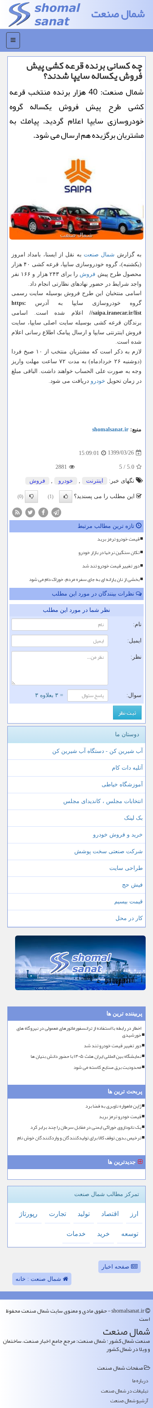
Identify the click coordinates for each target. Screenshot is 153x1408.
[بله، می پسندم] (65, 496)
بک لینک (133, 818)
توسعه (129, 1233)
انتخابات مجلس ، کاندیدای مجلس (103, 801)
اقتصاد (110, 1213)
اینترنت (94, 481)
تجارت (57, 1213)
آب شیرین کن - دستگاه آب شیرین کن (97, 751)
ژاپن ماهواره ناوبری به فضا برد (113, 1106)
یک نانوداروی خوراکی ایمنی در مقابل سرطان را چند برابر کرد (85, 1127)
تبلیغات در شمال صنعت (124, 1391)
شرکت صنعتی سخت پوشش (108, 851)
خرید (103, 1233)
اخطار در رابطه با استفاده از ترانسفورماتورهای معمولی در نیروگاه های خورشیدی (78, 1032)
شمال (108, 255)
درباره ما (140, 1381)
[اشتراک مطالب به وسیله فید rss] (17, 512)
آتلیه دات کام (127, 768)
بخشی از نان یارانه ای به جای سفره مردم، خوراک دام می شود (84, 579)
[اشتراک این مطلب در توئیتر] (30, 512)
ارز (134, 1213)
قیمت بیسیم (128, 901)
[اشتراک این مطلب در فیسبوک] (43, 512)
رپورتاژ (28, 1213)
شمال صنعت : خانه (39, 1279)
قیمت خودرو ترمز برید (118, 539)
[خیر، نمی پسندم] (31, 496)
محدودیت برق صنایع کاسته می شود (107, 1067)
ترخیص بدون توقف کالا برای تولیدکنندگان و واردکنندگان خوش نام (79, 1138)
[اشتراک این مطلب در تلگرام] (56, 512)
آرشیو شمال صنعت (129, 1401)
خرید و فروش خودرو (118, 835)
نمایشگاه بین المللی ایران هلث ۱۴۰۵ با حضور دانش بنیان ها (86, 1056)
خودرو (98, 381)
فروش (87, 274)
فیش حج (132, 885)
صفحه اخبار (116, 1267)
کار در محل (129, 918)
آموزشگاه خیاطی (122, 784)
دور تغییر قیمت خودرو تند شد (111, 566)
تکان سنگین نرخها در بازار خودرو (109, 552)
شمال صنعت (118, 13)
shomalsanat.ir (110, 429)
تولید (84, 1213)
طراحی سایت (126, 868)
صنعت (91, 255)
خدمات (76, 1233)
